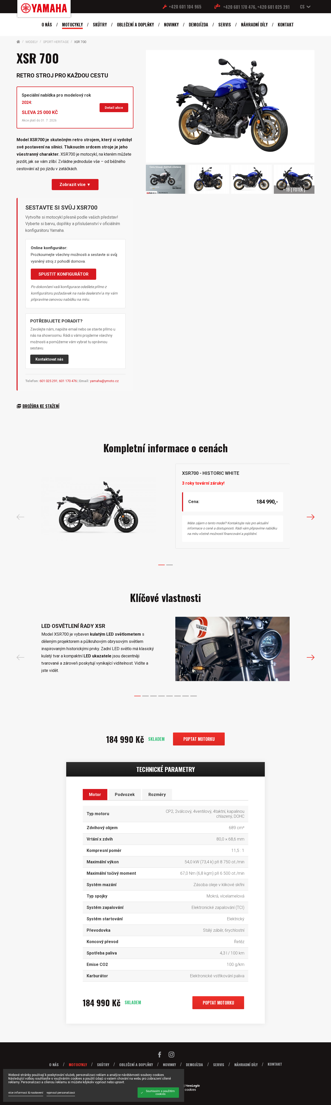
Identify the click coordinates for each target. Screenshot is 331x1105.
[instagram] (171, 1055)
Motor (95, 794)
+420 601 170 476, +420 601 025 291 (256, 7)
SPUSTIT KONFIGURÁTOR (63, 274)
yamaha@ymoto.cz (104, 381)
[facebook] (159, 1055)
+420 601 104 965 (185, 7)
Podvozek (125, 794)
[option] (165, 509)
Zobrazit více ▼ (75, 184)
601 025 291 (48, 381)
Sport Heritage (56, 42)
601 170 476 (68, 381)
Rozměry (157, 794)
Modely (32, 42)
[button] (304, 7)
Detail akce (114, 108)
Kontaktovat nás (49, 359)
